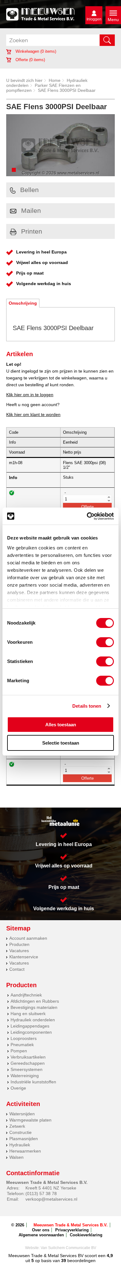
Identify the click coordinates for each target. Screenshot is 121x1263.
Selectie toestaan (60, 743)
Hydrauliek (19, 1144)
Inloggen (94, 19)
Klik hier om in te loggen (29, 394)
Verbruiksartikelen (28, 1057)
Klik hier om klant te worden (33, 414)
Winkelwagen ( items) (35, 51)
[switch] (105, 642)
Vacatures (19, 950)
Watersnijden (22, 1113)
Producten (19, 944)
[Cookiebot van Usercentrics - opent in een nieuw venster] (87, 516)
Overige (18, 1088)
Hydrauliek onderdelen (33, 1019)
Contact (17, 969)
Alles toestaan (60, 724)
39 (63, 1260)
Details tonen (86, 706)
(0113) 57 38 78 (41, 1193)
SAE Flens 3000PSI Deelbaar (67, 90)
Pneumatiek (22, 1044)
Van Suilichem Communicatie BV (68, 1248)
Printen (31, 231)
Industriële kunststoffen (33, 1081)
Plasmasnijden (23, 1138)
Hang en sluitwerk (28, 1013)
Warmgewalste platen (30, 1119)
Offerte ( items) (29, 59)
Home (54, 80)
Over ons (40, 1230)
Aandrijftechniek (26, 994)
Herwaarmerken (25, 1151)
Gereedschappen (28, 1063)
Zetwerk (17, 1126)
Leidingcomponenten (31, 1032)
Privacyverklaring (72, 1230)
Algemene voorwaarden (41, 1235)
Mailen (31, 210)
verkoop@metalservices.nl (51, 1199)
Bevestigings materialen (34, 1007)
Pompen (19, 1050)
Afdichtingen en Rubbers (35, 1001)
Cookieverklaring (86, 1235)
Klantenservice (23, 956)
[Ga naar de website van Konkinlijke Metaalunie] (60, 821)
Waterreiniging (25, 1075)
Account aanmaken (28, 938)
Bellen (29, 189)
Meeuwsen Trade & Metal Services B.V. (71, 1225)
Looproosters (24, 1038)
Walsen (16, 1157)
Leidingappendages (30, 1025)
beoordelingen (81, 1260)
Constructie (20, 1132)
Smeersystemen (27, 1069)
